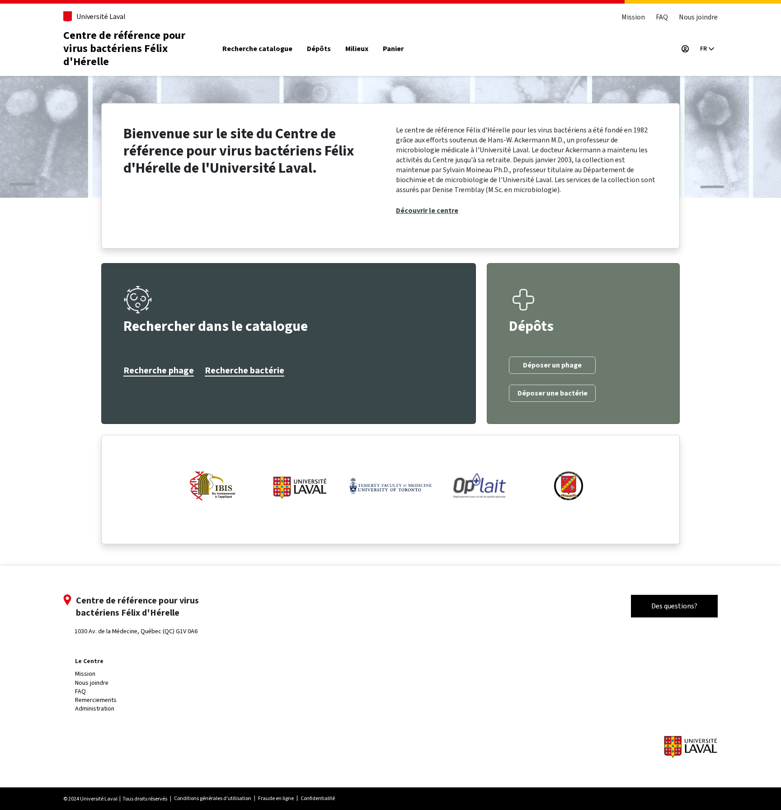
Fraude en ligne (276, 798)
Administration (94, 708)
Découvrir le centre (427, 211)
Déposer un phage (552, 365)
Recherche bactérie (244, 370)
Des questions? (674, 606)
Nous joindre (698, 17)
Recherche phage (158, 370)
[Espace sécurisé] (685, 49)
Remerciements (96, 700)
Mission (633, 17)
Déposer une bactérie (553, 393)
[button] (707, 49)
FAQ (662, 17)
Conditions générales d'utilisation (212, 798)
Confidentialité (318, 798)
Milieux (356, 49)
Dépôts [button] (319, 49)
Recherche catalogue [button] (257, 49)
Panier (393, 49)
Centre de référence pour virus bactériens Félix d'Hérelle (124, 49)
